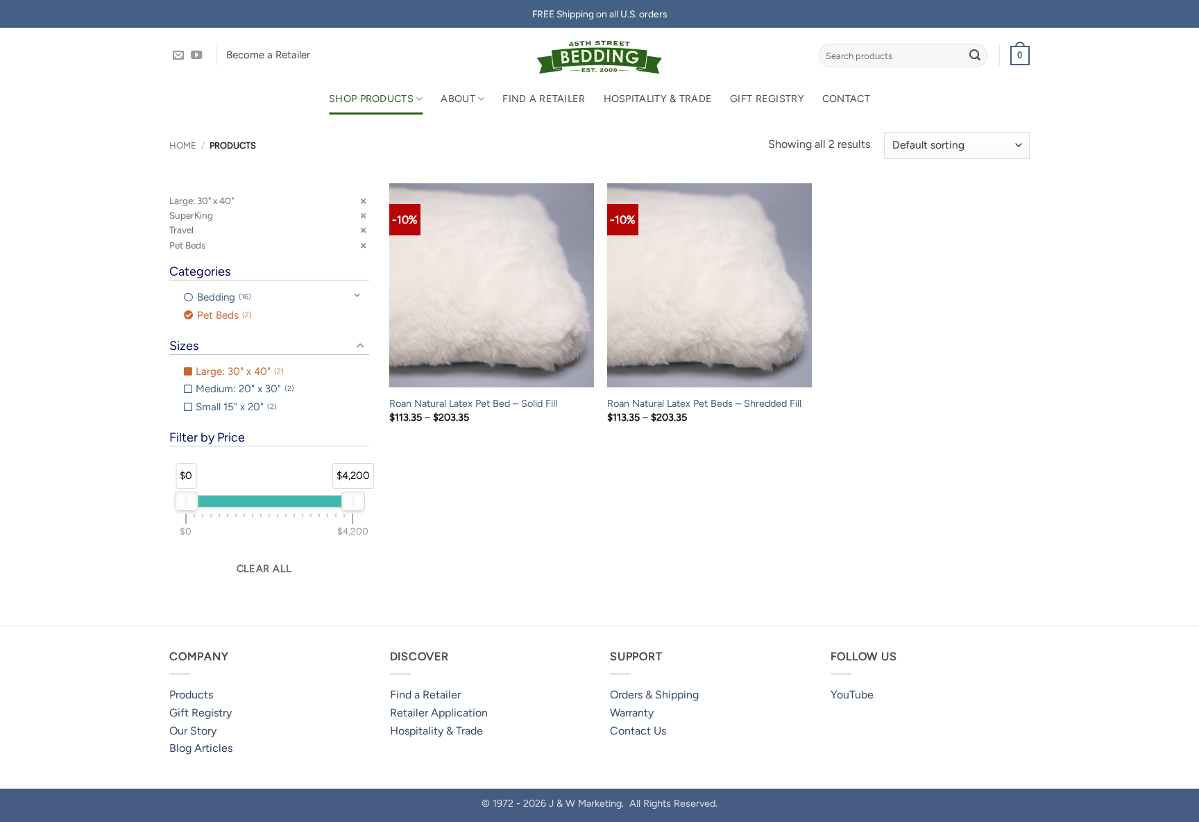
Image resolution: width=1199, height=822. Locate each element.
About (458, 98)
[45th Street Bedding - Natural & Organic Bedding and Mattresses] (599, 55)
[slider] (186, 501)
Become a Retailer (268, 55)
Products (191, 694)
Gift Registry (767, 98)
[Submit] (975, 55)
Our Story (192, 730)
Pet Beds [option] (223, 315)
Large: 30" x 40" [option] (238, 371)
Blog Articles (200, 748)
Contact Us (638, 730)
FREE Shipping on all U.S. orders (599, 13)
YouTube (852, 694)
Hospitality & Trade (658, 98)
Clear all (264, 568)
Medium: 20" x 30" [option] (243, 389)
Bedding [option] (222, 297)
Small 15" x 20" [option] (235, 407)
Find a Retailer (543, 98)
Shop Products (371, 98)
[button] (1020, 55)
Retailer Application (439, 712)
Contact (846, 98)
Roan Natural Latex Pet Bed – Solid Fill (473, 403)
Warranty (632, 712)
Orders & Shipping (654, 694)
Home (182, 145)
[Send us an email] (178, 55)
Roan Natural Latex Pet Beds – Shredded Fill (704, 403)
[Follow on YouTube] (196, 55)
